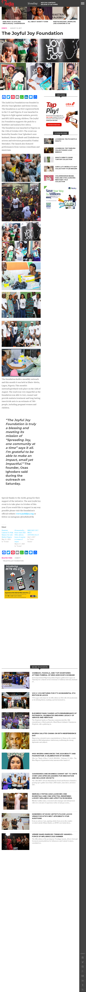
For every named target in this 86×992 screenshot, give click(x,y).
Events (4, 28)
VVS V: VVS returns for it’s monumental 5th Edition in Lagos (53, 694)
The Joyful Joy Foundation (13, 561)
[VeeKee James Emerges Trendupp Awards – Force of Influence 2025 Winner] (15, 849)
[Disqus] (21, 632)
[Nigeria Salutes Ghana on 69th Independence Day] (15, 748)
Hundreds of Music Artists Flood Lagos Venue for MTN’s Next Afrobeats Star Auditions (52, 816)
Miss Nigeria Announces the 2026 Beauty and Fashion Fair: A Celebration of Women (54, 755)
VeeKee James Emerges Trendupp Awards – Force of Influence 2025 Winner (52, 835)
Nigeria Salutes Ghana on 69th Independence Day (54, 734)
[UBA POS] (61, 127)
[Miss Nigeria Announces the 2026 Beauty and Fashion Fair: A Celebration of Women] (15, 769)
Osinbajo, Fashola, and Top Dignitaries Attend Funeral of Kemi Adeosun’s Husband (53, 674)
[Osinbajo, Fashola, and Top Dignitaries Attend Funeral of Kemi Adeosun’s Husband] (15, 688)
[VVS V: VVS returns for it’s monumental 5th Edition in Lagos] (15, 708)
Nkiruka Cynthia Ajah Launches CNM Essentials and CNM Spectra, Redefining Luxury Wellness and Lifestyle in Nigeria (52, 796)
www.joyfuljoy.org (25, 513)
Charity (18, 558)
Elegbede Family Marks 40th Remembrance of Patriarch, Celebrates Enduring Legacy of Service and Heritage (54, 715)
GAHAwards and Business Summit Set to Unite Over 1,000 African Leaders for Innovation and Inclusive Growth (54, 776)
